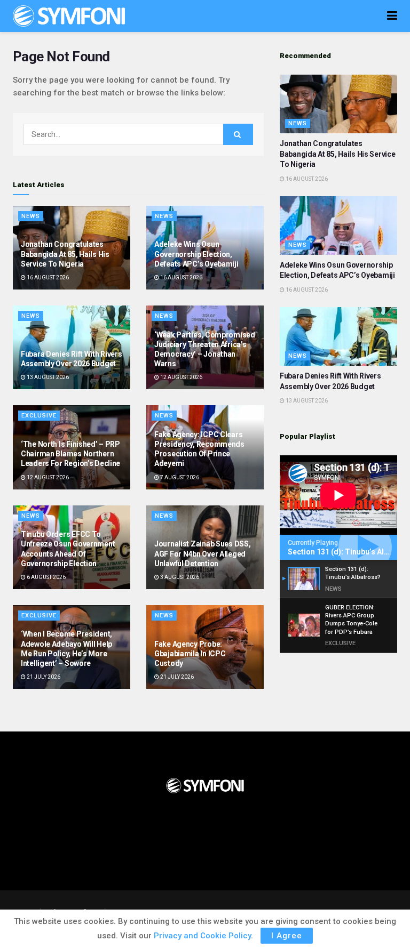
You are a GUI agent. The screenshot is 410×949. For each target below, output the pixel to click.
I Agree (286, 935)
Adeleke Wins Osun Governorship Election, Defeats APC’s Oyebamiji (196, 254)
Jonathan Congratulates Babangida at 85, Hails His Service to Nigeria (65, 254)
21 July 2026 (43, 677)
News (30, 216)
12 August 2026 (180, 377)
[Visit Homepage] (69, 16)
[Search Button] (238, 134)
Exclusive (39, 415)
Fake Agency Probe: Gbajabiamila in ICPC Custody (189, 653)
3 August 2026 (179, 577)
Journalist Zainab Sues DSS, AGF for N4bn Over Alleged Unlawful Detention (202, 553)
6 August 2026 (46, 577)
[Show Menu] (392, 16)
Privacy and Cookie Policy (202, 935)
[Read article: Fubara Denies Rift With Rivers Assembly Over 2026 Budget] (338, 336)
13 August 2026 (47, 377)
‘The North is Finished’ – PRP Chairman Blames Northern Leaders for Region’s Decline (70, 454)
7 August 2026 (179, 477)
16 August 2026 (47, 277)
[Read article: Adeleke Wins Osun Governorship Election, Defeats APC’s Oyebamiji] (338, 225)
